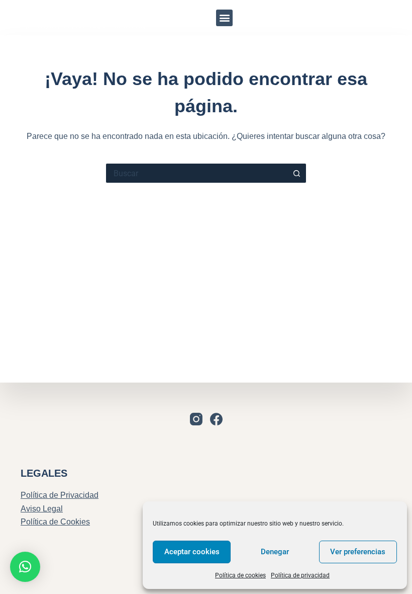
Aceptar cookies (192, 551)
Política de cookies (240, 575)
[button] (224, 18)
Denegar (275, 551)
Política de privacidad (300, 575)
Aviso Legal (42, 508)
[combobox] (196, 173)
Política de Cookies (55, 521)
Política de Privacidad (59, 495)
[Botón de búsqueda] (296, 173)
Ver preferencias (357, 551)
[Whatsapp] (346, 17)
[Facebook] (216, 419)
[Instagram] (373, 17)
